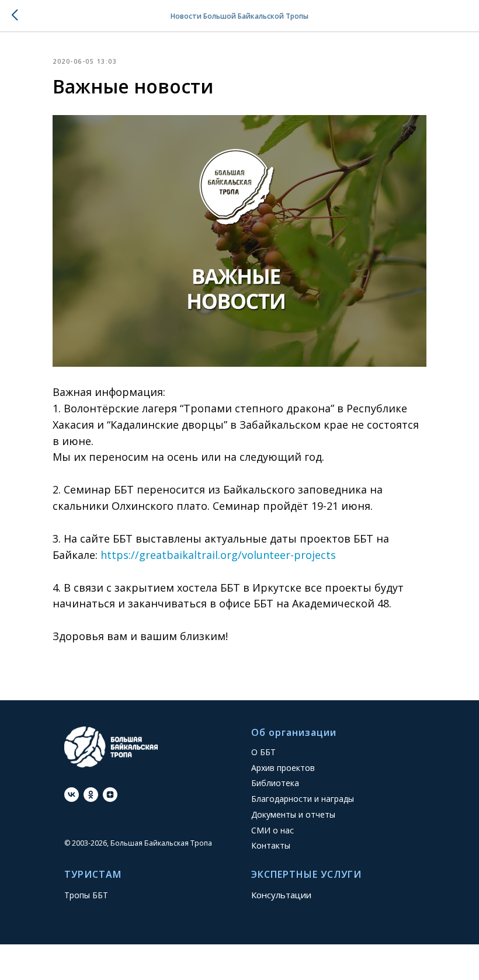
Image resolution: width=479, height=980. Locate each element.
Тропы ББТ (86, 895)
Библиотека (275, 782)
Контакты (270, 845)
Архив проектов (283, 767)
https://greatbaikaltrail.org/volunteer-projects (218, 555)
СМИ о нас (272, 830)
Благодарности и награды (302, 798)
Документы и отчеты (293, 814)
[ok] (91, 794)
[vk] (71, 794)
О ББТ (263, 751)
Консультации (281, 895)
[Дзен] (110, 794)
